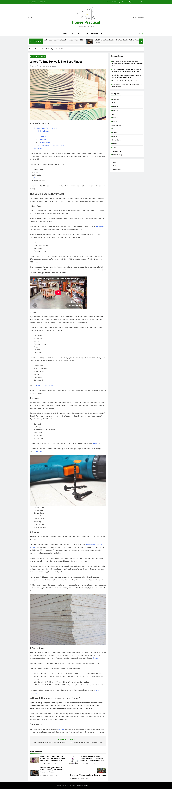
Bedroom (115, 107)
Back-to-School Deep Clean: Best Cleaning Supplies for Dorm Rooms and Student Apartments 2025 (102, 2)
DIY (113, 114)
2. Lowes (41, 134)
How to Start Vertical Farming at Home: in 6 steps (138, 40)
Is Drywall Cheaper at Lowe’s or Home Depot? (50, 145)
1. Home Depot (43, 131)
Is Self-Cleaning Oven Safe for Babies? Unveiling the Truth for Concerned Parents (85, 40)
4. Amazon (42, 139)
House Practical (86, 22)
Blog (71, 33)
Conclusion (38, 148)
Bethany (34, 66)
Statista (96, 658)
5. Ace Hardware (44, 142)
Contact (79, 33)
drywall (62, 729)
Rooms (114, 144)
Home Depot (100, 226)
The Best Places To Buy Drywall (45, 128)
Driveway (115, 118)
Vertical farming (117, 155)
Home (87, 33)
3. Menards (42, 137)
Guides (32, 56)
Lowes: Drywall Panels (44, 385)
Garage (114, 121)
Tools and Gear (116, 151)
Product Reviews (40, 56)
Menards (96, 443)
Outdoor (114, 136)
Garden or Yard (116, 125)
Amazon (37, 178)
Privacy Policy (96, 33)
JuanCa (44, 764)
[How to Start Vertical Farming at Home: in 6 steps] (117, 42)
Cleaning (115, 110)
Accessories (116, 99)
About (65, 33)
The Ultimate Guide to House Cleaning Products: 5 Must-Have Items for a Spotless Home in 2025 (92, 758)
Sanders (114, 147)
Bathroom (115, 103)
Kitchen (114, 132)
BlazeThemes (84, 785)
